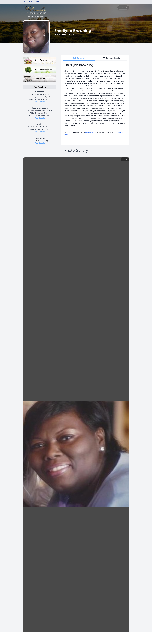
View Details (40, 102)
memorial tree (90, 132)
